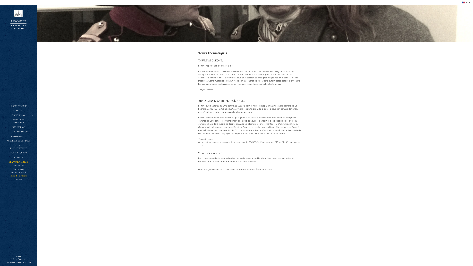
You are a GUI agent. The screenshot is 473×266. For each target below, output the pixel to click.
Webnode (27, 263)
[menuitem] (18, 106)
